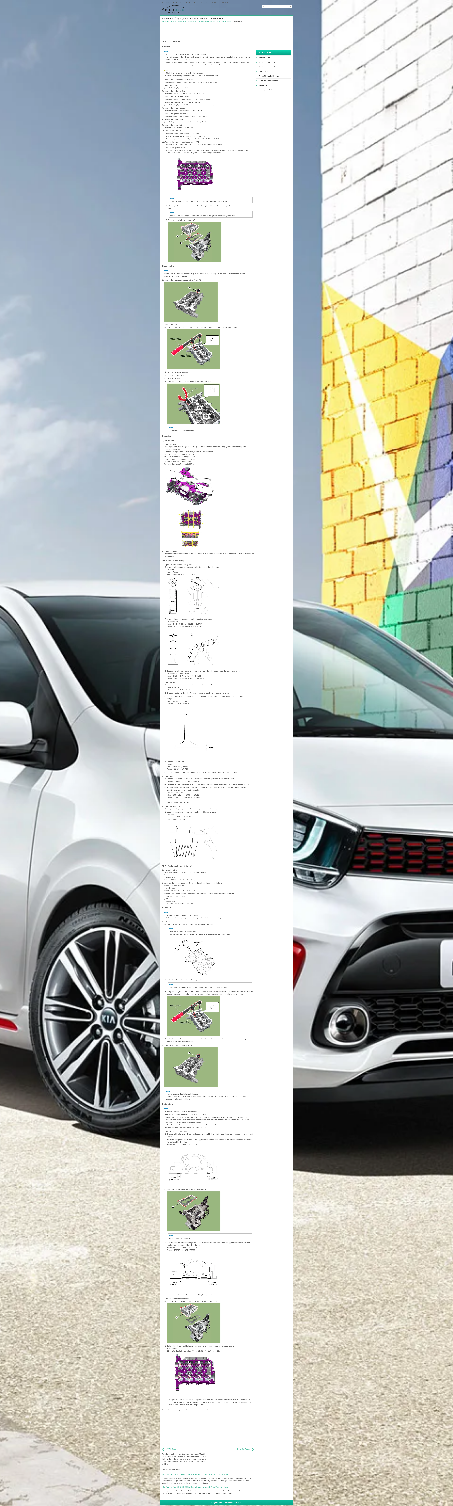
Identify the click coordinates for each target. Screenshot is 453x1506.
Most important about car (268, 90)
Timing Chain (263, 71)
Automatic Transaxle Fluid (268, 81)
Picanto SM (190, 2)
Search (225, 2)
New (200, 2)
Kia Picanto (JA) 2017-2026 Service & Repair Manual (179, 21)
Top (207, 2)
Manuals (165, 2)
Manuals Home (264, 58)
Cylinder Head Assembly (223, 21)
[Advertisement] (208, 31)
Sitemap (215, 2)
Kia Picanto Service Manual (269, 67)
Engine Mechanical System (206, 21)
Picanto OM (177, 2)
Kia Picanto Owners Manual (269, 62)
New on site (263, 85)
